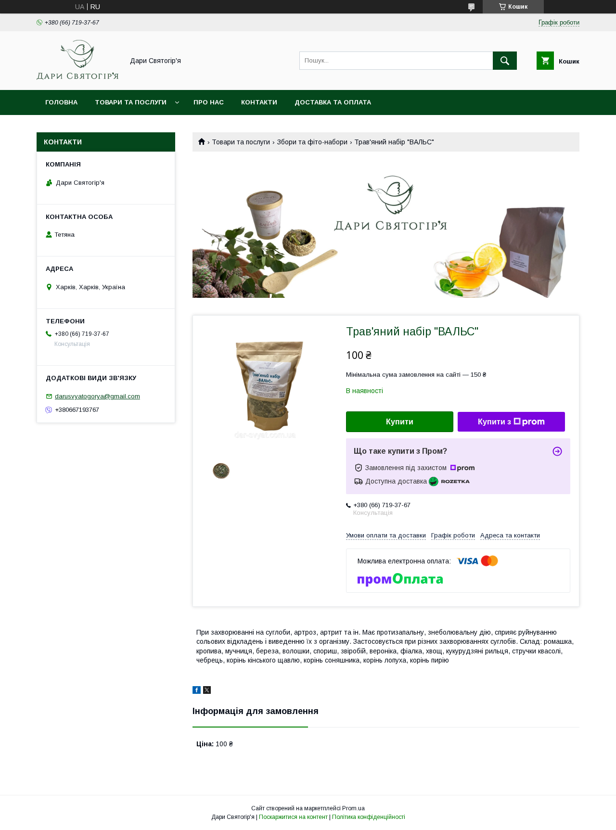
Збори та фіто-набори (312, 142)
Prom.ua (353, 808)
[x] (207, 691)
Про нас (208, 102)
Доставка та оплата (333, 102)
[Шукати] (505, 60)
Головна (61, 102)
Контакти (259, 102)
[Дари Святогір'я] (77, 77)
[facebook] (196, 691)
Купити (399, 422)
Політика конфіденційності (368, 817)
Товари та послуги (131, 102)
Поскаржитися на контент (293, 817)
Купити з (494, 422)
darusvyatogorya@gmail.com (97, 396)
